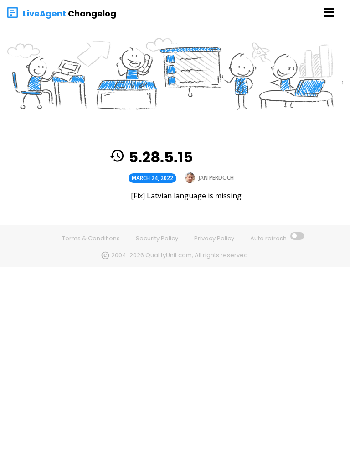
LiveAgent (44, 13)
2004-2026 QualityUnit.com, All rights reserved (179, 255)
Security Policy (157, 238)
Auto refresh (269, 238)
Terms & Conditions (91, 238)
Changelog (92, 13)
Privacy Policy (214, 238)
